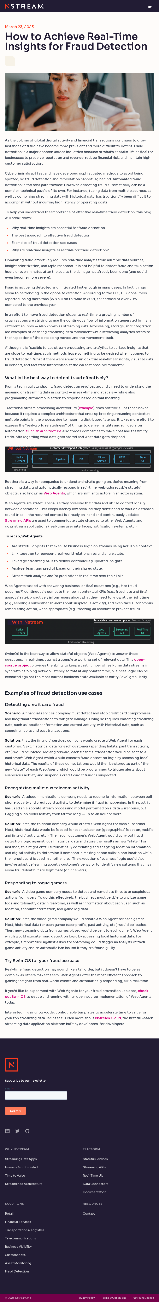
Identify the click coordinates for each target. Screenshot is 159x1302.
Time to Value (15, 1175)
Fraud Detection (17, 1271)
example (86, 408)
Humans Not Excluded (21, 1167)
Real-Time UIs (93, 1175)
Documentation (94, 1192)
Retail (9, 1213)
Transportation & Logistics (24, 1230)
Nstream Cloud (108, 1018)
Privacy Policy (86, 1297)
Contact (89, 1213)
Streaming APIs (18, 520)
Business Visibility (18, 1247)
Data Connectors (95, 1184)
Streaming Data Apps (21, 1159)
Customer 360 (15, 1255)
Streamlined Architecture (23, 1184)
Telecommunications (20, 1238)
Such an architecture (43, 431)
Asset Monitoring (18, 1263)
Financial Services (18, 1222)
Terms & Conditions (113, 1297)
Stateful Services (95, 1159)
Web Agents (54, 493)
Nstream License (143, 1297)
